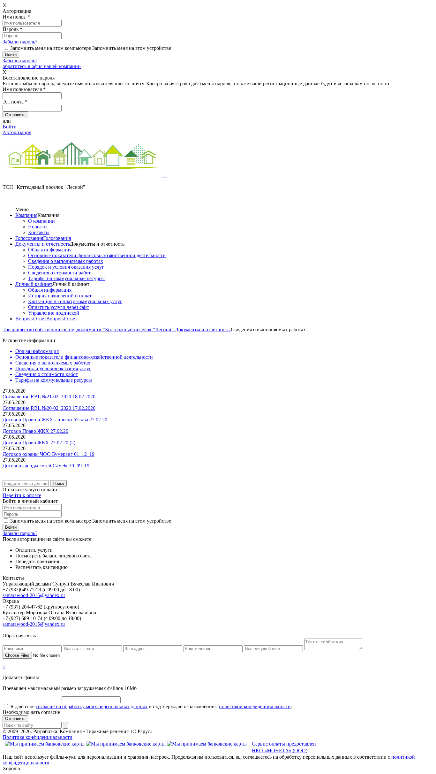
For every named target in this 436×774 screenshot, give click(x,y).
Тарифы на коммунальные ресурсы (66, 278)
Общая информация (49, 249)
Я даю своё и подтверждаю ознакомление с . (151, 706)
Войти (10, 126)
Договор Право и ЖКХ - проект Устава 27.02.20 (55, 419)
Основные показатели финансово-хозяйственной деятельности (97, 255)
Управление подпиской (53, 313)
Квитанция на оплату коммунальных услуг (75, 301)
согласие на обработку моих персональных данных (91, 706)
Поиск (58, 483)
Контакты (38, 232)
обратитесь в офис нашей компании (42, 66)
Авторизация (17, 132)
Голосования (29, 238)
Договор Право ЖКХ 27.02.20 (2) (39, 442)
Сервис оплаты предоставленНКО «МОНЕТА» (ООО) (284, 747)
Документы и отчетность (42, 244)
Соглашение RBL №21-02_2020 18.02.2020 (49, 396)
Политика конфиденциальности (37, 737)
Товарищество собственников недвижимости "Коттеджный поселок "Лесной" (89, 329)
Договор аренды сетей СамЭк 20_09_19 (46, 465)
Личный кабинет (33, 284)
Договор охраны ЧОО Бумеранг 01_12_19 (48, 454)
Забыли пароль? (20, 41)
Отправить (15, 718)
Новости (37, 226)
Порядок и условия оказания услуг (66, 267)
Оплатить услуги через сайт (58, 307)
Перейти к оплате (22, 495)
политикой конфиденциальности (255, 706)
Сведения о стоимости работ (59, 272)
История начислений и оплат (60, 295)
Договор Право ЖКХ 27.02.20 (35, 431)
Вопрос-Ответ (30, 318)
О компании (41, 221)
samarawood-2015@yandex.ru (34, 595)
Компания (26, 215)
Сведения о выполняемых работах (65, 261)
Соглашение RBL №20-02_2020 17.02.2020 (49, 408)
